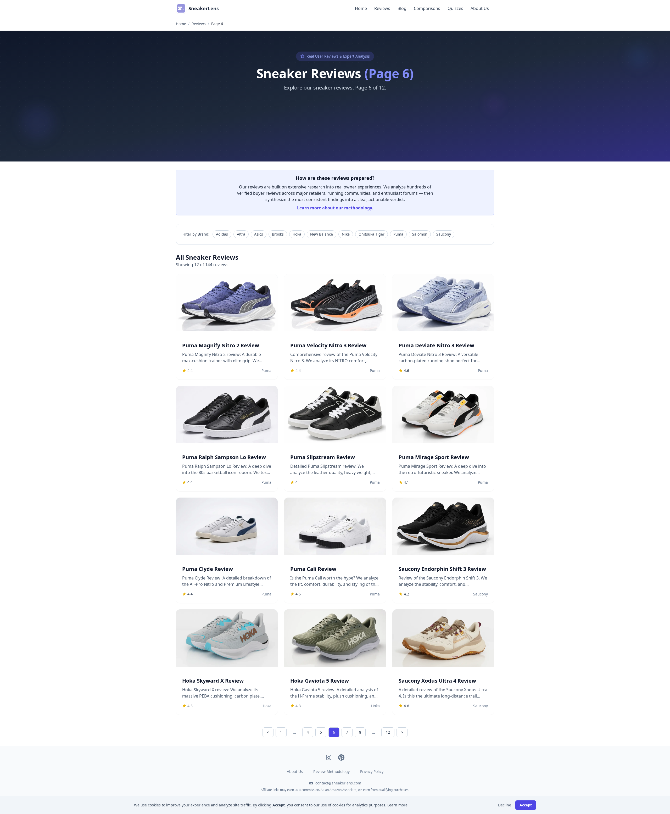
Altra (241, 234)
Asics (258, 234)
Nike (346, 234)
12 (388, 732)
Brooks (278, 234)
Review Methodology (331, 771)
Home (361, 8)
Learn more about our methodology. (335, 208)
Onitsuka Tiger (371, 234)
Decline (504, 804)
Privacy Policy (371, 771)
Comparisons (427, 8)
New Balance (321, 234)
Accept (526, 804)
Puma (398, 234)
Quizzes (455, 8)
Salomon (419, 234)
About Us (480, 8)
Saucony (443, 234)
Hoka (297, 234)
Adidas (222, 234)
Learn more (397, 804)
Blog (402, 8)
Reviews (382, 8)
